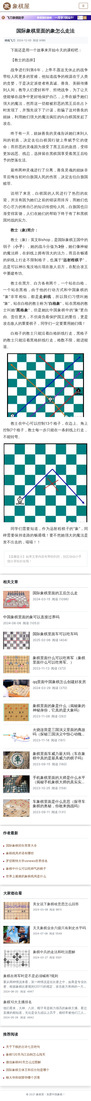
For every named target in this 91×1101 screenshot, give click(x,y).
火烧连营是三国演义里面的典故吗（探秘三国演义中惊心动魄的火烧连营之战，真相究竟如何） (59, 734)
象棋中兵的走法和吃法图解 (54, 952)
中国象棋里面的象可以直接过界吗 (31, 617)
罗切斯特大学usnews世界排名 (27, 861)
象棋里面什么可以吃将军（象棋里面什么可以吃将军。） (59, 660)
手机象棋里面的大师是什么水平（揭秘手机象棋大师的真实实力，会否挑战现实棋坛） (59, 782)
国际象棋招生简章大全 (21, 845)
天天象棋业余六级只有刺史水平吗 (59, 928)
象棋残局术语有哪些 (20, 853)
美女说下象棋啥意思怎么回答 (56, 904)
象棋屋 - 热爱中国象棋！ (50, 1094)
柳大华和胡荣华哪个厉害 (23, 1077)
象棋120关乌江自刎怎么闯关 (25, 1054)
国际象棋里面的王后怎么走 (55, 593)
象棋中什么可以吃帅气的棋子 (26, 868)
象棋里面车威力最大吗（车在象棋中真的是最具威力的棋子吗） (59, 755)
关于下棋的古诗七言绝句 (23, 1046)
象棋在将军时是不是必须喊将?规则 (30, 976)
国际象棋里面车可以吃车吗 (55, 634)
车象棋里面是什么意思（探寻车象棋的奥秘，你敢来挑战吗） (59, 803)
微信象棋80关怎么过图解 (23, 1062)
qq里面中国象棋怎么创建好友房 (59, 682)
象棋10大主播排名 (17, 1002)
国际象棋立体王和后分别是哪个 (27, 1070)
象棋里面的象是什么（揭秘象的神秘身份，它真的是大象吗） (59, 708)
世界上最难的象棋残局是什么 (26, 876)
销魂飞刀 (10, 40)
